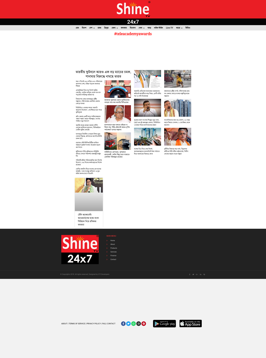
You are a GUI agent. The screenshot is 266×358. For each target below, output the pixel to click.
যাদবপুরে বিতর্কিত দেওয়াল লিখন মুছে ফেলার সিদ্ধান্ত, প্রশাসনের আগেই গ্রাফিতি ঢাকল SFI (89, 136)
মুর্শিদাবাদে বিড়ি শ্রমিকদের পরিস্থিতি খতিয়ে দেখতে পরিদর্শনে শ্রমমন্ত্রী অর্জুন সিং (88, 154)
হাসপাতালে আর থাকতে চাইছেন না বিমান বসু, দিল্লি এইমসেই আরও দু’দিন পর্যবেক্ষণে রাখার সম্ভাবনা (117, 127)
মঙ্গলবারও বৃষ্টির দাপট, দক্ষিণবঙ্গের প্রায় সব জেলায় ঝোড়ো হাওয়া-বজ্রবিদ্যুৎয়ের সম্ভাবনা (176, 93)
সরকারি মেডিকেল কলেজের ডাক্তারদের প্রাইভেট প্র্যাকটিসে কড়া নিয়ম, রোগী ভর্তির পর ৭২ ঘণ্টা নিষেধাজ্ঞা (147, 93)
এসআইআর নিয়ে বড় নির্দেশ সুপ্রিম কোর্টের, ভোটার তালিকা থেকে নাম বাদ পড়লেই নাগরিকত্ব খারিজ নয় (88, 92)
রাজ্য (99, 27)
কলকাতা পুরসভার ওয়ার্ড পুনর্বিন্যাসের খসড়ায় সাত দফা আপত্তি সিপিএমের (116, 101)
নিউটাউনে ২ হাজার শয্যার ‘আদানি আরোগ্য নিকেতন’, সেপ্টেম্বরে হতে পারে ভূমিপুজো (89, 110)
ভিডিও (187, 27)
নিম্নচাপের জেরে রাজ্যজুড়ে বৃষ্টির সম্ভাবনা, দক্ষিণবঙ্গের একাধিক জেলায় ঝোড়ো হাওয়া (88, 101)
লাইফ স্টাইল (158, 27)
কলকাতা (124, 27)
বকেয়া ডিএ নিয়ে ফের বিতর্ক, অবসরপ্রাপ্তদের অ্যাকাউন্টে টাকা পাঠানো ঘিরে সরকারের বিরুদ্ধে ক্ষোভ (147, 151)
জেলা (114, 27)
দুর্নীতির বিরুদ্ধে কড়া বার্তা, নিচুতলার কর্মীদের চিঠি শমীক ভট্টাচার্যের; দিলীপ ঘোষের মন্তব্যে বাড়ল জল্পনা (176, 151)
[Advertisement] (133, 53)
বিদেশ (84, 27)
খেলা (140, 27)
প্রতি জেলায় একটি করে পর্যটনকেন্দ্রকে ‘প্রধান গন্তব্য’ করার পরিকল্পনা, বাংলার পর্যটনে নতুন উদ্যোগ (88, 119)
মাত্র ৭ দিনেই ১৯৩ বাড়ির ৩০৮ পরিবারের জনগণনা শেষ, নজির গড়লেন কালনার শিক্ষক (89, 83)
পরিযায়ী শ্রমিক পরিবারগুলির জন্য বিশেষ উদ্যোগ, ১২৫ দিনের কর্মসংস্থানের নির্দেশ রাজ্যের (89, 162)
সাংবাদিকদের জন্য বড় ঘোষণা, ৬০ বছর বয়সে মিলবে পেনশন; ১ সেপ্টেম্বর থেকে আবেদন (177, 122)
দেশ (90, 27)
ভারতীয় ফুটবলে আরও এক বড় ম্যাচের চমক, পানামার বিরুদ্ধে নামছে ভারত (103, 74)
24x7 (133, 22)
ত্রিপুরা (106, 27)
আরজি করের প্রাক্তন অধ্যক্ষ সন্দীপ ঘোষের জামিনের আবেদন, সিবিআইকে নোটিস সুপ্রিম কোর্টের (88, 127)
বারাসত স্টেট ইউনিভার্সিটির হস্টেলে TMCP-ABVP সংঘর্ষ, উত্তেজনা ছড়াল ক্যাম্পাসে (88, 145)
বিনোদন (133, 27)
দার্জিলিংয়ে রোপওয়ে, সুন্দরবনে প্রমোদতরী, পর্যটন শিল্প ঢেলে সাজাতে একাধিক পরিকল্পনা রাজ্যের (116, 154)
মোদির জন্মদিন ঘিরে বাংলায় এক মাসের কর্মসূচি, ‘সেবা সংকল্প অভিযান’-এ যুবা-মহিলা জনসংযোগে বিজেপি (88, 171)
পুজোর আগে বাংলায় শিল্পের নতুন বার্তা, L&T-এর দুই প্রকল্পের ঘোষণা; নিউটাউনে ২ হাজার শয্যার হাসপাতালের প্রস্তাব (147, 122)
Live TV (169, 27)
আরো (178, 27)
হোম (77, 27)
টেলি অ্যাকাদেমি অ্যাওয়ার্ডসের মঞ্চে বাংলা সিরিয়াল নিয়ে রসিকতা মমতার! (88, 220)
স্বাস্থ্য (149, 27)
